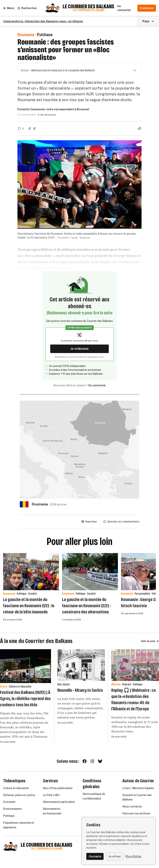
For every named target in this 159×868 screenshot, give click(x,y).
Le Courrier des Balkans (88, 6)
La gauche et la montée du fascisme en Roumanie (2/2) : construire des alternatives (86, 606)
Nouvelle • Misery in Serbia (80, 690)
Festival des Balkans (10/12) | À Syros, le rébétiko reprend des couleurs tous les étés (25, 698)
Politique (45, 34)
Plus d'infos (133, 856)
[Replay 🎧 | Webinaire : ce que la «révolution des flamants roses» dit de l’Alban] (135, 665)
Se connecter (97, 385)
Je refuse (114, 856)
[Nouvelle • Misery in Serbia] (81, 665)
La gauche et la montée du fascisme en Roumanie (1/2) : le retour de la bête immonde (28, 606)
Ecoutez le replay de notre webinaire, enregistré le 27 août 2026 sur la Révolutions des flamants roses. (134, 724)
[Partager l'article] (140, 128)
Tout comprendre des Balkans (88, 10)
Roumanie (25, 34)
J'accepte (95, 856)
